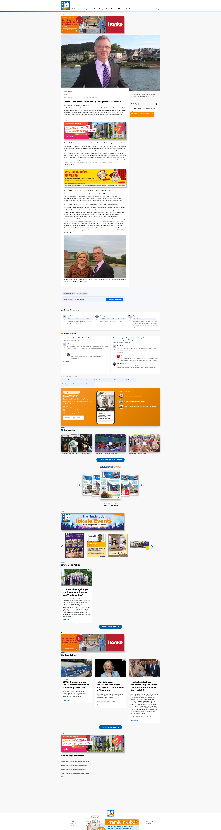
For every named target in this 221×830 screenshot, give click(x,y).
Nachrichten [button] (76, 9)
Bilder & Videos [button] (110, 9)
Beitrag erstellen (88, 9)
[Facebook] (132, 104)
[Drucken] (156, 104)
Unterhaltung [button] (98, 9)
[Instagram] (136, 104)
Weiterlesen (66, 619)
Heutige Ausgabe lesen (72, 418)
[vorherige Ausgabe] (79, 485)
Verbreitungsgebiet (74, 825)
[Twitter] (139, 104)
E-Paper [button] (120, 9)
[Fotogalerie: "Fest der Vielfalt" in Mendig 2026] (76, 443)
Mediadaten (72, 823)
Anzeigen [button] (129, 9)
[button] (62, 547)
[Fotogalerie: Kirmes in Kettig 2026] (144, 443)
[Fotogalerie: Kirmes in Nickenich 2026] (110, 443)
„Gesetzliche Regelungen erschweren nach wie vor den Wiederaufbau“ (75, 592)
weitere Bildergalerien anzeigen (110, 460)
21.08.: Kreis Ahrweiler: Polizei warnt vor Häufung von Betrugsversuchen (76, 685)
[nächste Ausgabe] (141, 485)
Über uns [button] (138, 9)
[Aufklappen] (136, 821)
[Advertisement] (110, 790)
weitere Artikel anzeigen (110, 626)
